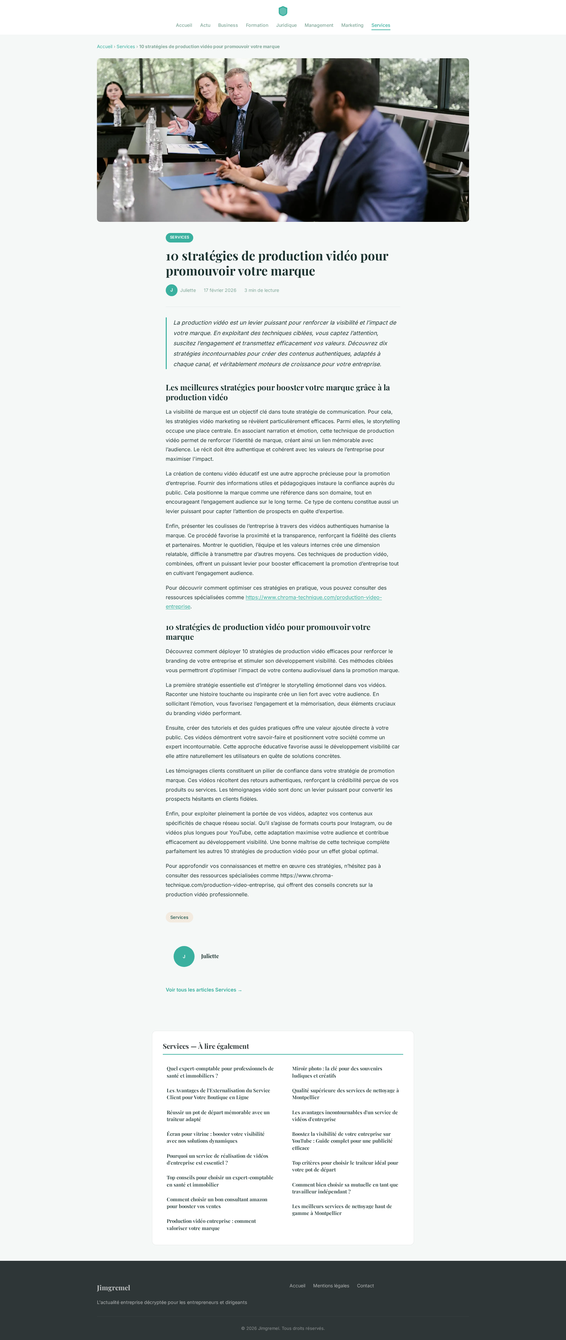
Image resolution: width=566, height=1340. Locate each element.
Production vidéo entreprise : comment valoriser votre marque (211, 1224)
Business (228, 25)
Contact (365, 1285)
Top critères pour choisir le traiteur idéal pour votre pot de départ (345, 1166)
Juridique (286, 25)
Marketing (352, 25)
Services (380, 25)
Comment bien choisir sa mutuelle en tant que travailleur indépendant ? (345, 1188)
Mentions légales (331, 1285)
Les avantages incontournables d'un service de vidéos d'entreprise (345, 1115)
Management (319, 25)
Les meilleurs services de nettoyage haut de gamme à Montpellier (342, 1209)
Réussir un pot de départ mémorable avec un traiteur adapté (218, 1115)
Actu (205, 25)
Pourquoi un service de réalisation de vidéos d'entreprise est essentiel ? (217, 1159)
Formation (257, 25)
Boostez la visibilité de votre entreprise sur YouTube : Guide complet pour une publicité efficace (342, 1141)
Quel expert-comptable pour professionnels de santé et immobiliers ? (220, 1072)
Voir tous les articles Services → (204, 990)
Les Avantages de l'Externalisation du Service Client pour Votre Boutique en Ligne (218, 1093)
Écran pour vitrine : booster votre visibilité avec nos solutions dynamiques (216, 1137)
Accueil (184, 25)
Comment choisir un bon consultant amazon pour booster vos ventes (217, 1202)
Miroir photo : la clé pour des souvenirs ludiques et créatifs (337, 1072)
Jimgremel (113, 1287)
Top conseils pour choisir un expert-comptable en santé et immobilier (220, 1181)
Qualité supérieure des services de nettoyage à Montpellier (345, 1093)
